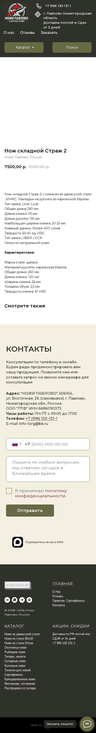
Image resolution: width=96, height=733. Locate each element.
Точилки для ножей (17, 670)
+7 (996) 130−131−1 (41, 418)
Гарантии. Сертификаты (68, 600)
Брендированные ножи (19, 679)
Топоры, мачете (15, 656)
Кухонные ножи (14, 665)
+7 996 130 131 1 (58, 6)
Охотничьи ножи (15, 647)
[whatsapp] (14, 600)
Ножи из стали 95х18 (18, 638)
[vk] (7, 600)
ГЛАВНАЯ (62, 583)
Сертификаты (13, 674)
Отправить (30, 510)
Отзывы (27, 32)
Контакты (58, 605)
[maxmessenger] (29, 600)
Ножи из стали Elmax (18, 643)
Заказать (49, 32)
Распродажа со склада (20, 688)
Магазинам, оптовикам (19, 683)
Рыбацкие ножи (14, 652)
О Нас (56, 591)
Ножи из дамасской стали (22, 634)
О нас (9, 32)
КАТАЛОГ (14, 626)
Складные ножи (15, 661)
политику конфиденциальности (41, 493)
